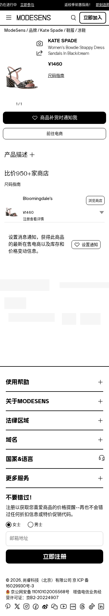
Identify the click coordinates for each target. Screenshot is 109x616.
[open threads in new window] (82, 606)
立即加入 (92, 17)
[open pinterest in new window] (7, 606)
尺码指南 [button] (56, 76)
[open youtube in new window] (63, 606)
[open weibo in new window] (45, 606)
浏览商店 (95, 201)
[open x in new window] (17, 606)
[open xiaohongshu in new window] (72, 606)
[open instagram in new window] (26, 606)
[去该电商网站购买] (11, 209)
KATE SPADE (62, 41)
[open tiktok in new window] (91, 606)
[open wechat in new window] (54, 606)
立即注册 (54, 556)
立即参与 (23, 5)
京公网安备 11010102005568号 (40, 592)
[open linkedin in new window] (101, 606)
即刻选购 (98, 5)
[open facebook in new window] (35, 606)
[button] (73, 17)
